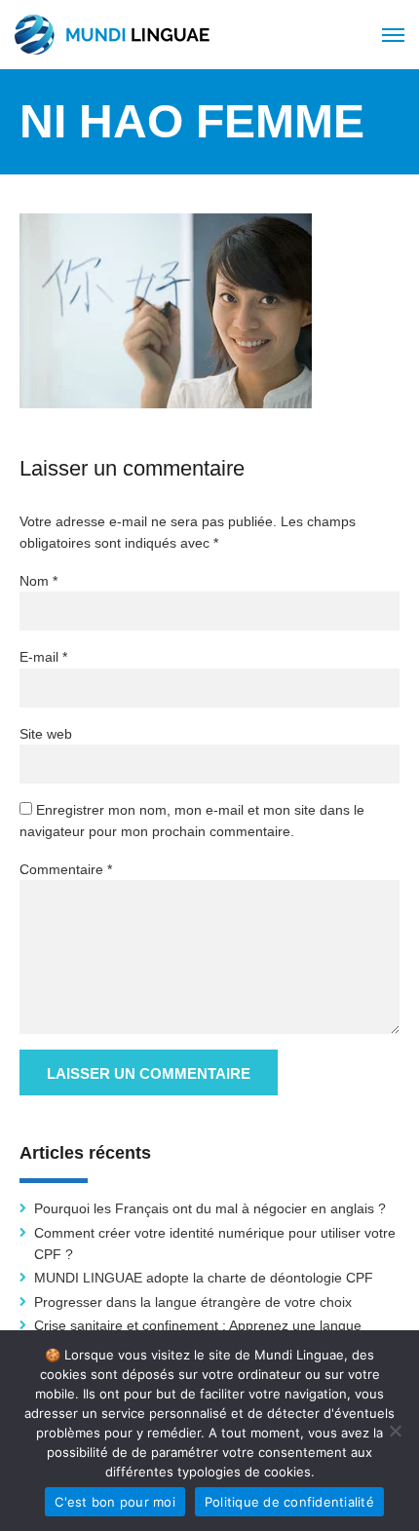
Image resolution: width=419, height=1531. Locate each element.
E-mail (43, 657)
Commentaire (65, 869)
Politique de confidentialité (289, 1502)
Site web (45, 734)
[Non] (394, 1430)
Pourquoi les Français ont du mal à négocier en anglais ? (210, 1208)
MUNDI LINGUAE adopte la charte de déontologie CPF (203, 1277)
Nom (38, 581)
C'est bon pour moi (115, 1502)
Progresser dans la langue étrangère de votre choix (193, 1302)
